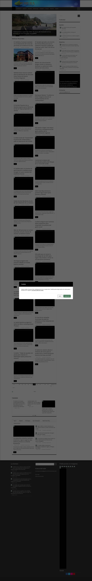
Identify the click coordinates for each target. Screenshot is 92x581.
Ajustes (60, 296)
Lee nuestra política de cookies (37, 290)
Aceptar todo (67, 296)
